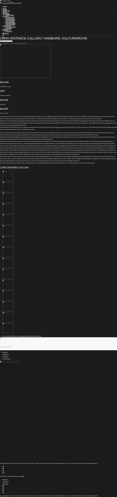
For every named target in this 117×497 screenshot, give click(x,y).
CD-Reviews (9, 18)
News (5, 12)
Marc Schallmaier (4, 43)
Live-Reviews (10, 25)
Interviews (7, 29)
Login (22, 476)
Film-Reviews (10, 22)
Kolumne (8, 31)
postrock (31, 336)
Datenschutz (6, 354)
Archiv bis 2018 (6, 358)
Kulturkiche (14, 336)
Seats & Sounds (37, 336)
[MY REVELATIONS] (11, 3)
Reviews (6, 16)
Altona (4, 336)
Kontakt (6, 33)
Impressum (5, 356)
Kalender (6, 14)
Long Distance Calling (22, 336)
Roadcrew (5, 352)
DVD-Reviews (10, 20)
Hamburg (8, 336)
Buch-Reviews (10, 27)
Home (5, 6)
